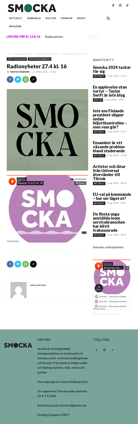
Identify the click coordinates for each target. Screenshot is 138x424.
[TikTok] (127, 6)
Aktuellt (99, 76)
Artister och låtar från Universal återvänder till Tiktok (109, 172)
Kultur (98, 99)
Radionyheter (54, 36)
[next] (96, 37)
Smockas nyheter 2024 (110, 314)
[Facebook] (113, 6)
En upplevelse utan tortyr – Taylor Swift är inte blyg (110, 90)
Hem (9, 54)
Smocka (96, 314)
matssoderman (19, 71)
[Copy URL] (33, 79)
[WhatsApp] (25, 79)
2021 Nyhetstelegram (48, 54)
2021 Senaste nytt (23, 54)
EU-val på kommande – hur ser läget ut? (112, 196)
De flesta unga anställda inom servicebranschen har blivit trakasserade (109, 222)
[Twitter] (17, 79)
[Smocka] (47, 8)
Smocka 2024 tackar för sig (112, 69)
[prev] (90, 37)
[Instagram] (120, 6)
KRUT (66, 415)
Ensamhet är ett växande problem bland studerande (109, 146)
